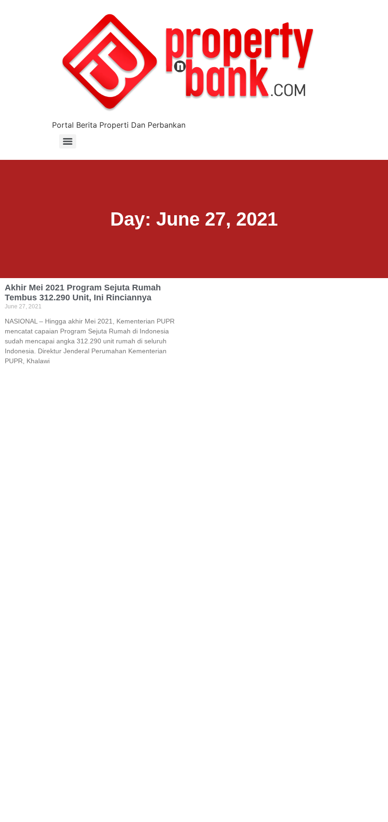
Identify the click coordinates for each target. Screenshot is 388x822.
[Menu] (67, 141)
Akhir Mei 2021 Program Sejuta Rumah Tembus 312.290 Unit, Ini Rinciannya (83, 293)
